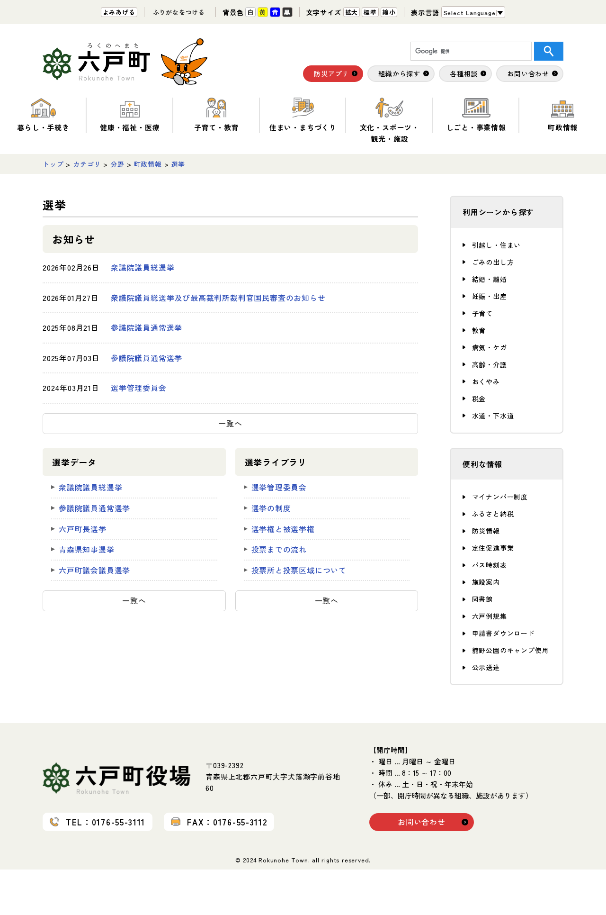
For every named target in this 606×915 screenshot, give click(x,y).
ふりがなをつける (179, 12)
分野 (117, 164)
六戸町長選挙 (83, 529)
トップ (53, 164)
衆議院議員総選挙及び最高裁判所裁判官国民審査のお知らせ (218, 297)
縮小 (389, 12)
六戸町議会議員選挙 (94, 570)
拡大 (351, 12)
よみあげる (119, 12)
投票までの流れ (279, 549)
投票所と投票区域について (299, 570)
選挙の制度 (271, 508)
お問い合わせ (422, 821)
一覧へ (230, 423)
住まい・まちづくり (303, 127)
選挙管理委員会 (139, 387)
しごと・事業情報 (476, 127)
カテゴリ (87, 164)
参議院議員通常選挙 (146, 327)
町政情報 (563, 127)
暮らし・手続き (43, 127)
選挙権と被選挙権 (283, 529)
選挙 (178, 164)
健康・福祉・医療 (130, 127)
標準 (370, 12)
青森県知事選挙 (87, 549)
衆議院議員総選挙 (142, 267)
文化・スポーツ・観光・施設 (389, 133)
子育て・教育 (216, 127)
